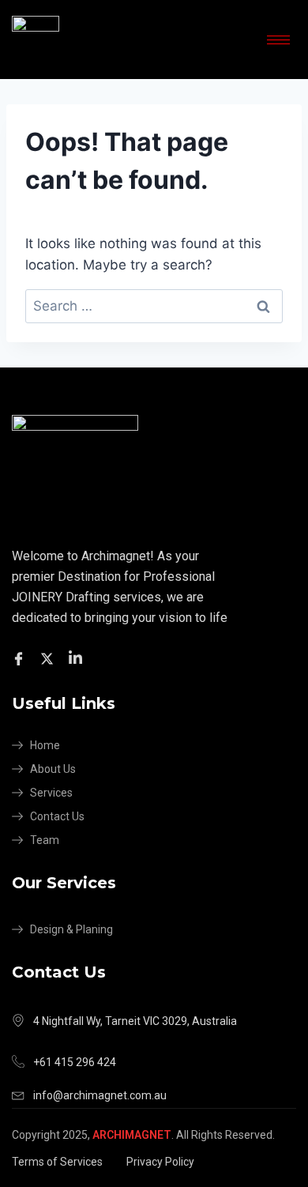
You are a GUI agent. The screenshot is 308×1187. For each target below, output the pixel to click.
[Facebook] (21, 658)
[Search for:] (154, 306)
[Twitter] (49, 658)
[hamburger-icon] (278, 40)
